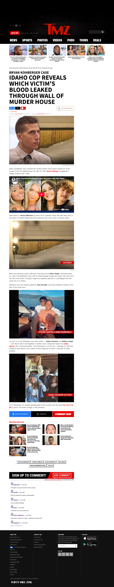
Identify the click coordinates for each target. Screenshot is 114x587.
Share (21, 414)
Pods (70, 40)
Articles (12, 549)
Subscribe (75, 546)
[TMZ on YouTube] (67, 554)
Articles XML (13, 552)
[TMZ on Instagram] (19, 25)
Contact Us (37, 537)
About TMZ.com (15, 537)
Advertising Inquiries (40, 544)
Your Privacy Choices (20, 547)
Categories (13, 559)
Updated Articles (15, 554)
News (13, 40)
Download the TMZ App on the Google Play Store (90, 544)
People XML (13, 569)
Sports (27, 40)
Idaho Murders (50, 462)
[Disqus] (41, 504)
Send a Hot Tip (38, 539)
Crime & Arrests (37, 462)
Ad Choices (13, 544)
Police (50, 465)
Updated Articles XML (16, 557)
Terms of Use (14, 542)
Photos (42, 40)
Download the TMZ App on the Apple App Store (90, 538)
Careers (36, 542)
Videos (57, 40)
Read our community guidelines (53, 479)
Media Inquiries (38, 547)
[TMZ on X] (13, 25)
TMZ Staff (14, 111)
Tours (84, 40)
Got (14, 33)
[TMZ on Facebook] (10, 25)
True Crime (61, 462)
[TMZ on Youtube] (16, 25)
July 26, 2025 (18, 114)
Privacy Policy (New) (16, 539)
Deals (97, 40)
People (12, 567)
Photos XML (13, 572)
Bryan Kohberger (23, 462)
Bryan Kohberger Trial (37, 465)
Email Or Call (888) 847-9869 (29, 33)
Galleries (12, 564)
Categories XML (14, 562)
